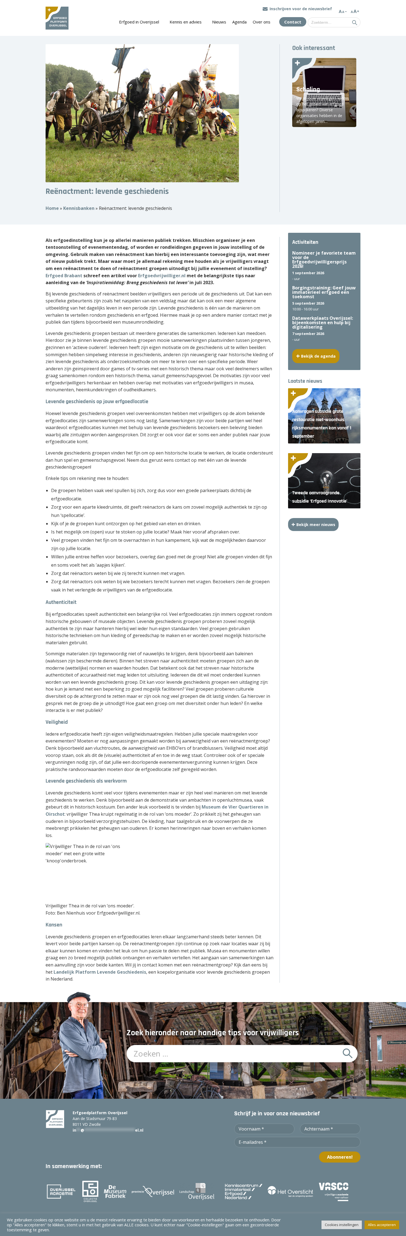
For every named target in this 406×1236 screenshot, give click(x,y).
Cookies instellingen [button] (341, 1224)
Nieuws (219, 22)
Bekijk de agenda (318, 356)
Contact (292, 22)
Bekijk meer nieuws (315, 524)
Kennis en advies (186, 22)
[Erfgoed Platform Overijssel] (57, 18)
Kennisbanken (78, 208)
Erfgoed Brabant (64, 276)
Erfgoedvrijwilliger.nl (162, 276)
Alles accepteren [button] (382, 1224)
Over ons (261, 22)
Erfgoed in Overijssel (139, 22)
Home (52, 208)
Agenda (239, 22)
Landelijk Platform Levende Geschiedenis (100, 972)
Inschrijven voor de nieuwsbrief (301, 8)
